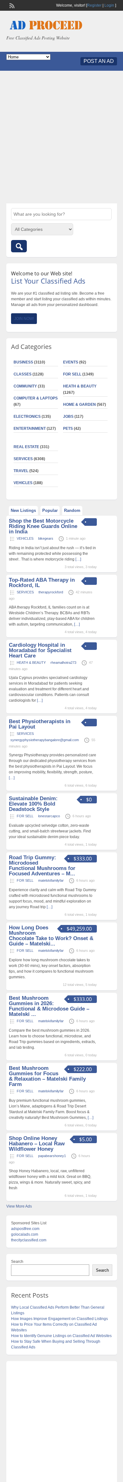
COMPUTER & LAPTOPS (36, 398)
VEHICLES (23, 483)
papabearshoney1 (52, 1156)
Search (17, 1261)
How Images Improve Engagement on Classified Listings (59, 1319)
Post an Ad (99, 61)
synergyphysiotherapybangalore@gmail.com (44, 740)
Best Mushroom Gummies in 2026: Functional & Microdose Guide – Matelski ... (49, 1006)
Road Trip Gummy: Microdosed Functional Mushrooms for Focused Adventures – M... (42, 866)
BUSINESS (23, 362)
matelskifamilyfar (51, 880)
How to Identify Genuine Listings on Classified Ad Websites (61, 1336)
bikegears (45, 538)
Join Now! (24, 318)
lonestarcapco (49, 816)
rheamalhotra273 (63, 662)
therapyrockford (50, 592)
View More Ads (19, 1206)
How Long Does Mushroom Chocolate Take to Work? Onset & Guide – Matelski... (51, 936)
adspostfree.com (25, 1229)
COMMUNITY (25, 386)
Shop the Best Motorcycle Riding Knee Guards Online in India (43, 526)
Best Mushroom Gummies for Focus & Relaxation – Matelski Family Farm (47, 1076)
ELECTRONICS (27, 416)
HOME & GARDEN (79, 404)
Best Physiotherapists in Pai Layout (39, 724)
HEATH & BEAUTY (80, 386)
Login (109, 5)
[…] (78, 559)
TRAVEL (21, 471)
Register (94, 5)
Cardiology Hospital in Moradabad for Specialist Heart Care (40, 650)
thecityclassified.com (28, 1240)
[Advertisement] (61, 137)
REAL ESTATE (26, 447)
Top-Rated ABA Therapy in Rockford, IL (42, 582)
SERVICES (23, 459)
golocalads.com (24, 1234)
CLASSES (23, 374)
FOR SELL (72, 374)
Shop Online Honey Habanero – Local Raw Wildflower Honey (37, 1143)
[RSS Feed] (11, 5)
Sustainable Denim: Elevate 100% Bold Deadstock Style (33, 803)
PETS (68, 428)
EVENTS (70, 362)
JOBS (68, 416)
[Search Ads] (19, 246)
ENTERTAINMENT (30, 428)
